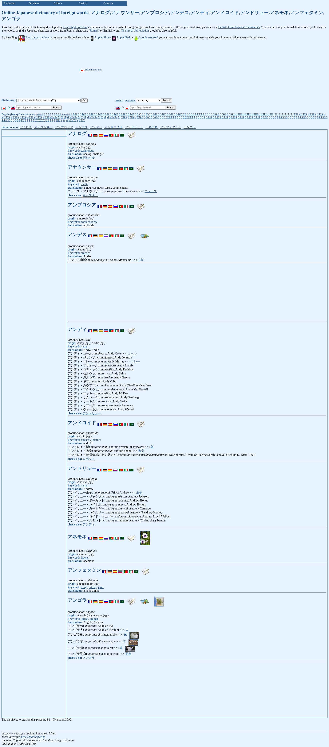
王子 (139, 492)
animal (94, 618)
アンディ (96, 127)
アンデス (81, 127)
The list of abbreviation (135, 30)
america (85, 252)
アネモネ (151, 127)
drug (83, 587)
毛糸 (128, 653)
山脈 (141, 259)
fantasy (85, 439)
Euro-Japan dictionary (39, 37)
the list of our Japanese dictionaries (239, 27)
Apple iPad (123, 37)
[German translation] (95, 133)
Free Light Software (75, 27)
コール (132, 353)
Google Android (148, 37)
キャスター (90, 195)
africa (84, 618)
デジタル (89, 157)
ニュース (151, 191)
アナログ (26, 127)
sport (101, 587)
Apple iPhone (102, 37)
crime (92, 587)
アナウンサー (43, 127)
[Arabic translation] (122, 133)
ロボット (89, 458)
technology (87, 150)
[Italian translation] (117, 133)
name (84, 346)
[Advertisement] (177, 70)
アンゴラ (190, 127)
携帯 (141, 450)
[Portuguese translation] (111, 133)
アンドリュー (134, 127)
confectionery (89, 221)
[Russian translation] (106, 133)
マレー (135, 361)
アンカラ (89, 657)
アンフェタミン (170, 127)
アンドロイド (113, 127)
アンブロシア (64, 127)
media (84, 184)
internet (96, 439)
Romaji (94, 30)
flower (85, 557)
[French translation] (90, 133)
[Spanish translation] (101, 133)
